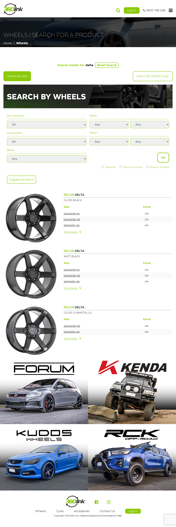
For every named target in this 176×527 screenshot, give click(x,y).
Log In (131, 10)
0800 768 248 (155, 10)
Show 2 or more (132, 167)
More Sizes (71, 232)
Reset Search (107, 65)
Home (7, 43)
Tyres (60, 511)
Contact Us (107, 511)
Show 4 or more (159, 167)
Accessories (81, 511)
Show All (109, 167)
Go (163, 157)
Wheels (22, 43)
